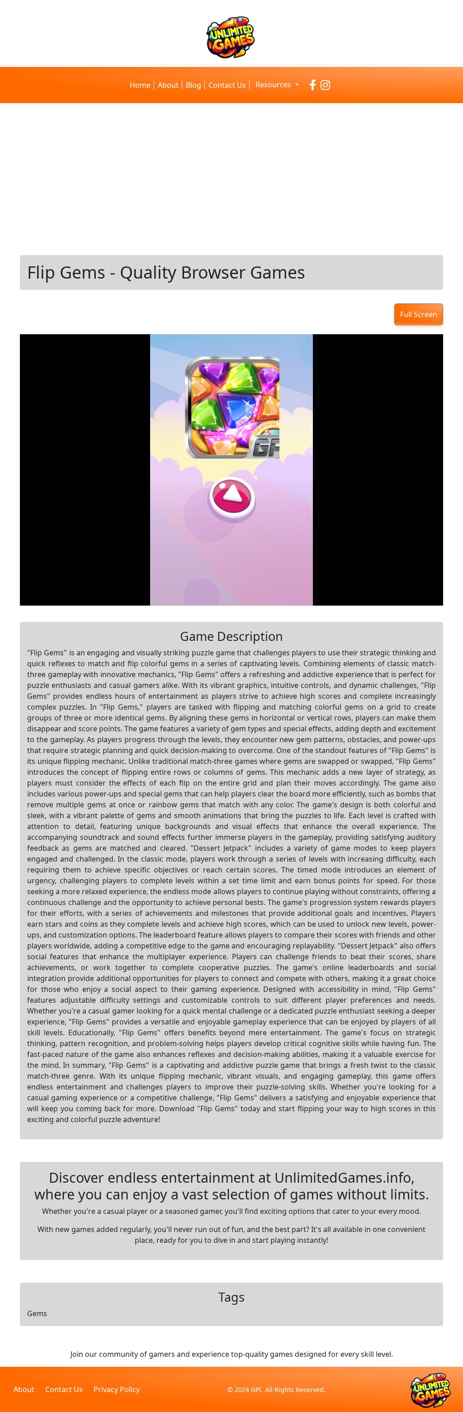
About (168, 85)
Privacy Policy (117, 1389)
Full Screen (418, 314)
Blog (193, 85)
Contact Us (227, 85)
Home (140, 85)
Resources (274, 85)
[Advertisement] (231, 181)
